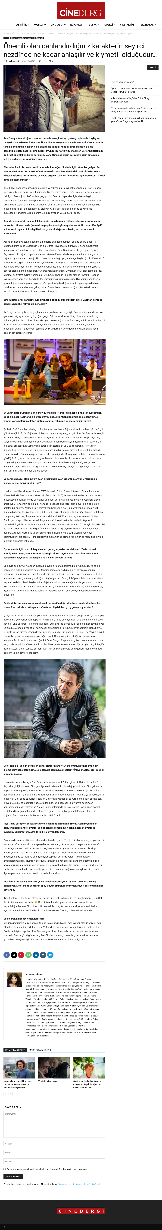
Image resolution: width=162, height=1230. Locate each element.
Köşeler (38, 24)
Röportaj (76, 24)
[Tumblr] (43, 955)
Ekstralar (147, 24)
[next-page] (10, 1094)
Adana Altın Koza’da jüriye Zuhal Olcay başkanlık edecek (130, 100)
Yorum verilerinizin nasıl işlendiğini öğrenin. (80, 1184)
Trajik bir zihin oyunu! (48, 1081)
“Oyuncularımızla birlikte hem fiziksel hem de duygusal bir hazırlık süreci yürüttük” (17, 1084)
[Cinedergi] (81, 10)
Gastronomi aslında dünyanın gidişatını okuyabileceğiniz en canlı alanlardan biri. (87, 1084)
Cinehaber (56, 24)
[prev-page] (5, 1094)
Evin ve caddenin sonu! (122, 82)
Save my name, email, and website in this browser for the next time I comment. (47, 1169)
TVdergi (108, 24)
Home (6, 33)
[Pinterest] (21, 955)
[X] (14, 955)
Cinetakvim (127, 24)
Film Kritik (20, 24)
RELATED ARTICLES (15, 1050)
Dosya (93, 24)
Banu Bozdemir (12, 61)
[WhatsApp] (28, 955)
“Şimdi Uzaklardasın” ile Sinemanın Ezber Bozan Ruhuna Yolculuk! (131, 90)
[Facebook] (6, 955)
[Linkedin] (36, 955)
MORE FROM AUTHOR (40, 1050)
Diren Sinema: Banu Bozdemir (33, 33)
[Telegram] (50, 955)
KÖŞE (14, 33)
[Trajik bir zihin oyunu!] (54, 1067)
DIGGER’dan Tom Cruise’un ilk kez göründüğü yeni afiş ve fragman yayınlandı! (133, 120)
